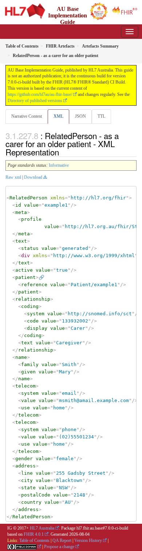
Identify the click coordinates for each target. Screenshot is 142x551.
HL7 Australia (42, 528)
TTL (101, 116)
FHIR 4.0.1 (34, 534)
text (21, 241)
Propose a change (59, 546)
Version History (88, 540)
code (33, 321)
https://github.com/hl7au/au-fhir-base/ (40, 94)
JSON (80, 116)
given (28, 371)
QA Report (61, 540)
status (30, 248)
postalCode (35, 495)
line (27, 473)
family (30, 364)
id (18, 205)
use (25, 407)
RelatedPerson (28, 197)
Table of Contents (34, 540)
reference (34, 284)
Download (33, 177)
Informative (59, 165)
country (31, 502)
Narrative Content (26, 116)
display (37, 328)
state (28, 487)
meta (21, 212)
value (31, 205)
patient (25, 277)
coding (30, 306)
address (25, 466)
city (27, 480)
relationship (32, 299)
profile (31, 219)
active (24, 270)
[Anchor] (63, 152)
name (21, 357)
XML (58, 116)
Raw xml (13, 177)
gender (24, 458)
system (35, 313)
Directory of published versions (35, 100)
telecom (25, 386)
